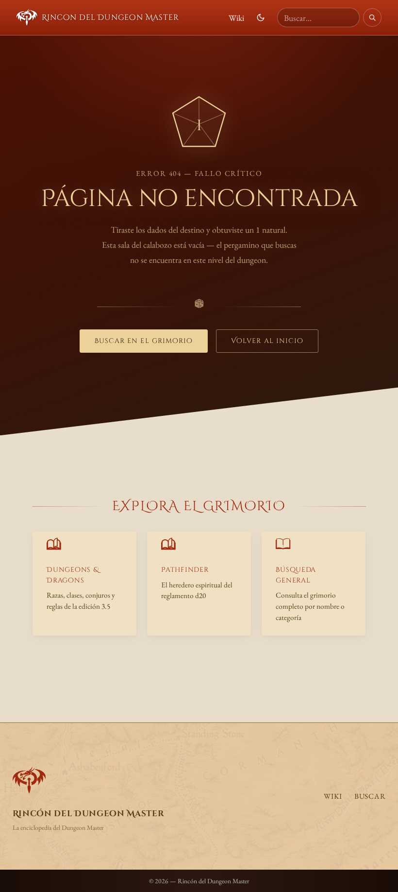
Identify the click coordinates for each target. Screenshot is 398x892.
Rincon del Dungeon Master (110, 17)
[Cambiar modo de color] (260, 17)
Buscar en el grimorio (144, 341)
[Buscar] (372, 17)
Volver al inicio (267, 341)
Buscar (370, 796)
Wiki (236, 17)
